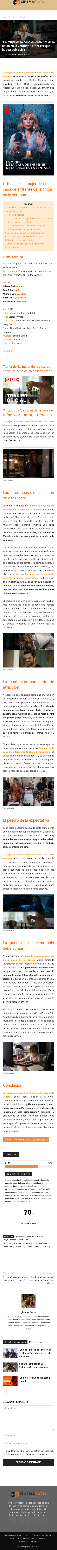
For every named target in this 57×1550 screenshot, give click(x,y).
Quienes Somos (28, 1538)
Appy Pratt (20, 1236)
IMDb (5, 358)
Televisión (13, 17)
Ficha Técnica (16, 215)
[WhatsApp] (33, 64)
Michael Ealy (20, 1247)
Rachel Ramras (33, 1247)
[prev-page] (5, 1392)
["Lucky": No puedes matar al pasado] (10, 1381)
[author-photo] (28, 1308)
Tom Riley (46, 1247)
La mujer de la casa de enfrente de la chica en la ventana (25, 1243)
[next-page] (9, 1392)
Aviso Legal (14, 1538)
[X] (12, 64)
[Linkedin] (19, 64)
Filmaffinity (8, 351)
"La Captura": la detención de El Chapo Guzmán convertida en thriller (35, 1353)
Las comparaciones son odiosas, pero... (25, 233)
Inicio (3, 17)
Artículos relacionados (15, 1342)
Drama (40, 1236)
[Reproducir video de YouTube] (28, 390)
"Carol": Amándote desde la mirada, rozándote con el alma (42, 1280)
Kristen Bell (23, 1240)
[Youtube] (44, 1520)
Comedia (30, 1236)
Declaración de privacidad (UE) (16, 1535)
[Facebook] (6, 64)
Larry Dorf (8, 1247)
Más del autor (35, 1342)
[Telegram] (26, 64)
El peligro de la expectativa (19, 240)
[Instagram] (21, 1520)
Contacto (41, 1538)
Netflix (23, 17)
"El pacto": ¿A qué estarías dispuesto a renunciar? (15, 1278)
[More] (40, 64)
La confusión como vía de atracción (23, 236)
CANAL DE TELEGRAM (35, 1139)
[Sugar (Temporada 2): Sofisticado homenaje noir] (10, 1367)
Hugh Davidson (10, 1240)
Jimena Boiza (10, 54)
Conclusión (11, 247)
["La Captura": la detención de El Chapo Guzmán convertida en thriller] (10, 1353)
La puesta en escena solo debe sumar (24, 243)
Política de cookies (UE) (41, 1535)
